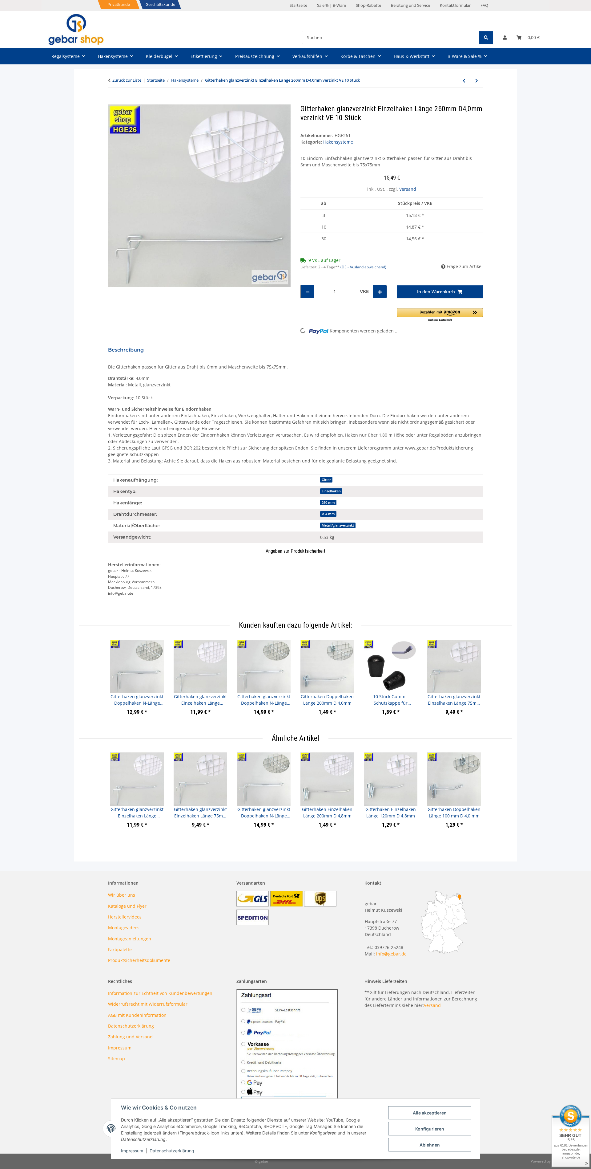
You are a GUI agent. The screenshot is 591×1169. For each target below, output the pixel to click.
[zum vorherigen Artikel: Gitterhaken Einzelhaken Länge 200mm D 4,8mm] (464, 80)
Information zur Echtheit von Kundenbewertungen (160, 993)
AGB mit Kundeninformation (137, 1015)
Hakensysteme (338, 142)
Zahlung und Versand (130, 1037)
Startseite (298, 5)
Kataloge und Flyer (127, 906)
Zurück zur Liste (126, 80)
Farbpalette (120, 949)
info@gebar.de (391, 954)
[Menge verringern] (307, 291)
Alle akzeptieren (430, 1112)
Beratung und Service (410, 5)
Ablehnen (430, 1144)
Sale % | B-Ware (331, 5)
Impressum (132, 1150)
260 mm (328, 502)
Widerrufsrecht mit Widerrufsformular (147, 1004)
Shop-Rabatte (368, 5)
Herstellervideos (125, 917)
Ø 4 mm (328, 514)
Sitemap (116, 1058)
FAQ (484, 5)
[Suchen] (486, 37)
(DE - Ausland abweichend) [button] (363, 267)
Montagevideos (123, 928)
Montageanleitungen (129, 939)
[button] (505, 37)
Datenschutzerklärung (172, 1150)
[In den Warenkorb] (113, 101)
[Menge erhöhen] (380, 291)
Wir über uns (121, 895)
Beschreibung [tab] (126, 350)
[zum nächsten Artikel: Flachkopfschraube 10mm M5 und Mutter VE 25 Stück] (476, 80)
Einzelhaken (331, 491)
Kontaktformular (455, 5)
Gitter (326, 480)
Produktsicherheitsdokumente (139, 960)
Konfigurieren (429, 1128)
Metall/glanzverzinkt (338, 525)
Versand (407, 189)
